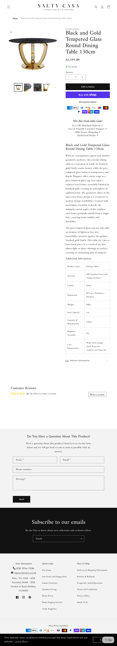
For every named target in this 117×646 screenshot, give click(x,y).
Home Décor (47, 595)
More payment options (87, 102)
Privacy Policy (83, 595)
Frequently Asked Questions (90, 583)
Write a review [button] (97, 394)
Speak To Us (82, 602)
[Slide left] (10, 87)
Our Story (46, 570)
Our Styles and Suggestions (54, 576)
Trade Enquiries (49, 608)
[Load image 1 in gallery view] (18, 87)
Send (21, 499)
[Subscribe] (81, 538)
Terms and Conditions (87, 589)
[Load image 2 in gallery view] (28, 87)
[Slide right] (55, 87)
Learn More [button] (21, 641)
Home (15, 18)
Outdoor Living (49, 589)
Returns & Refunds (86, 576)
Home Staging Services (52, 602)
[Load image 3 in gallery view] (37, 87)
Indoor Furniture (50, 583)
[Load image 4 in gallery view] (47, 87)
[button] (8, 7)
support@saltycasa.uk (25, 572)
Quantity (69, 72)
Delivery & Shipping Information (92, 570)
